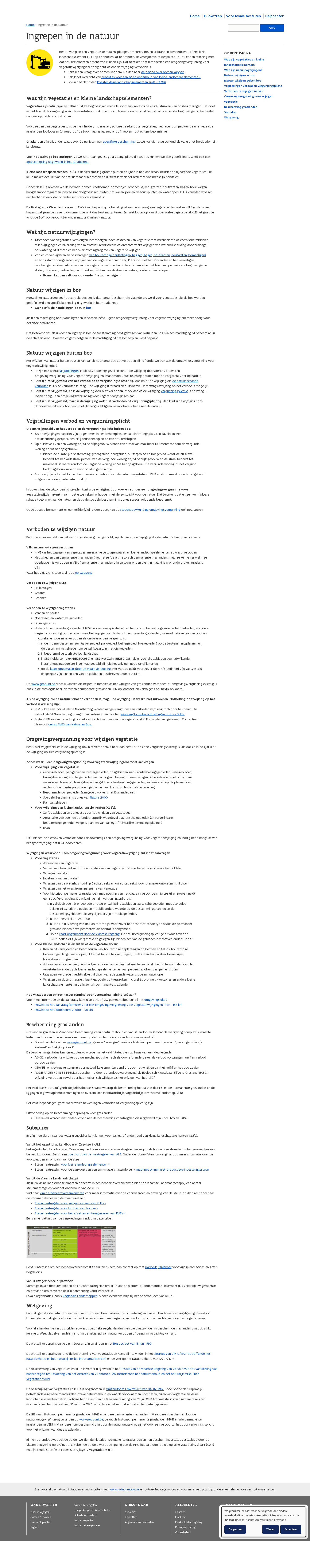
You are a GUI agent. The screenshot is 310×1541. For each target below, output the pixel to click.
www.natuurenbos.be (124, 1489)
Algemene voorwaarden (139, 1522)
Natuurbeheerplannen (87, 1525)
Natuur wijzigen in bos (239, 75)
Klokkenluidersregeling (188, 1522)
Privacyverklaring (185, 1527)
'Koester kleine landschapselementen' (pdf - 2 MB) (131, 82)
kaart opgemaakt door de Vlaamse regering (80, 669)
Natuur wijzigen (40, 1512)
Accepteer (290, 1529)
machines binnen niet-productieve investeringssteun (172, 1169)
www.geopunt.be (43, 684)
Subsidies (230, 112)
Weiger (270, 1529)
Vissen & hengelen (85, 1505)
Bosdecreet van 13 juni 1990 (132, 1343)
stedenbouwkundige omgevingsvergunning (150, 510)
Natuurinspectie (83, 1520)
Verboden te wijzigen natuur (244, 91)
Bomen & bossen (41, 1517)
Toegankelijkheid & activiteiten (92, 1510)
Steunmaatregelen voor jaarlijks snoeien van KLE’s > (70, 1203)
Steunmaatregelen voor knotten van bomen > (66, 1208)
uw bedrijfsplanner (158, 1267)
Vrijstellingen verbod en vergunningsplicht (253, 86)
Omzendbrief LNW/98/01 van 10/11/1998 (135, 1389)
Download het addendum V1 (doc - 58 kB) (64, 1010)
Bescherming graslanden (240, 107)
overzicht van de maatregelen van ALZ (94, 1154)
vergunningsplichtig (174, 391)
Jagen (34, 1527)
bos (88, 308)
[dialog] (263, 1522)
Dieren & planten (41, 1522)
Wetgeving (231, 117)
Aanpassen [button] (235, 1529)
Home (194, 16)
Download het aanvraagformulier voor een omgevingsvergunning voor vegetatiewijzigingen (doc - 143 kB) (108, 1005)
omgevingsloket (155, 1000)
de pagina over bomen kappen (162, 72)
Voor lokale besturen (243, 16)
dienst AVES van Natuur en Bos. (70, 724)
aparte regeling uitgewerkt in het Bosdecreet (57, 162)
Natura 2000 (99, 797)
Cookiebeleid (183, 1532)
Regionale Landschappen (80, 1296)
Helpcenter (274, 16)
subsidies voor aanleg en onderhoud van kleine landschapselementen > (151, 77)
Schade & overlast (85, 1515)
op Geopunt (83, 573)
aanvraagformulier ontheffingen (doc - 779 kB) (153, 714)
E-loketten (213, 16)
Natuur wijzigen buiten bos (242, 80)
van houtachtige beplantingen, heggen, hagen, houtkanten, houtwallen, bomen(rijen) (147, 255)
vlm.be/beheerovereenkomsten (62, 1193)
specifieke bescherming (119, 141)
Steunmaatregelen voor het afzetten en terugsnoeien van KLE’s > (80, 1213)
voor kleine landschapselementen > (85, 1164)
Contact (180, 1512)
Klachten (180, 1517)
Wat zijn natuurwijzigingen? (243, 70)
